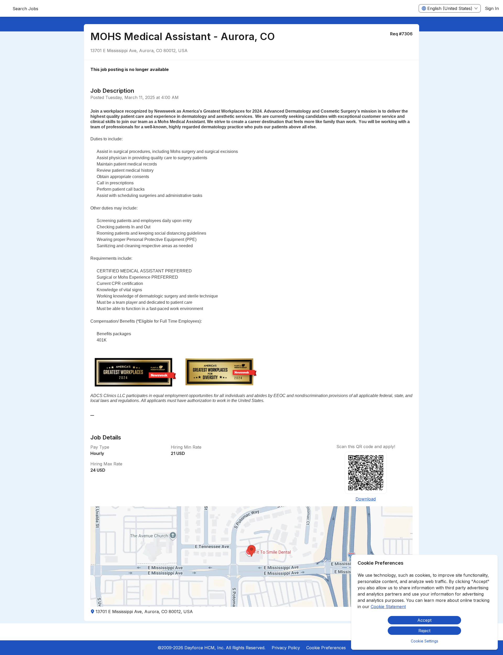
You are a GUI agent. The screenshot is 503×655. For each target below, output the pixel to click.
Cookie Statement (388, 606)
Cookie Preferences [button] (326, 647)
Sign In (492, 8)
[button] (251, 556)
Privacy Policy (286, 647)
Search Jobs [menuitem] (25, 8)
